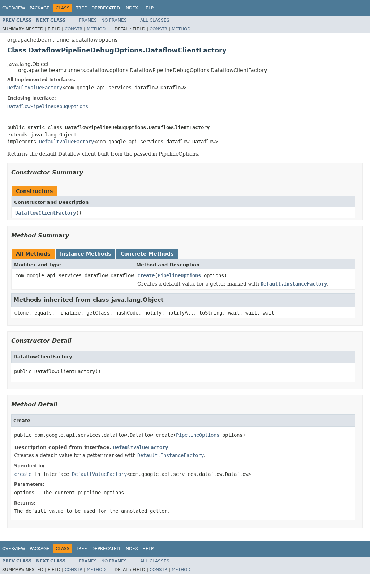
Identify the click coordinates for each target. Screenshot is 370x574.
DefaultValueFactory (34, 87)
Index (131, 7)
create (146, 275)
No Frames (114, 20)
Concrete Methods (147, 254)
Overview (13, 7)
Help (148, 7)
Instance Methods (85, 254)
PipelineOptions (179, 275)
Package (40, 7)
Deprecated (105, 7)
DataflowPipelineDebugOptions (47, 106)
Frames (88, 20)
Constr (73, 28)
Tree (81, 7)
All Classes (154, 20)
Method (96, 28)
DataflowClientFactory (45, 213)
